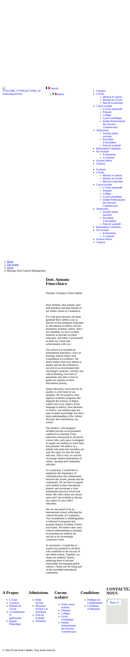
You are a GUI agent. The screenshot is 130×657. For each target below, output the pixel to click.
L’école (100, 93)
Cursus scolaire (104, 106)
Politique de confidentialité (94, 601)
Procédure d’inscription (109, 141)
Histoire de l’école (112, 99)
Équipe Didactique (15, 622)
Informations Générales (108, 148)
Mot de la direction (113, 102)
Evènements (109, 154)
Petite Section (39, 601)
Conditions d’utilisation (93, 607)
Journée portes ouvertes (110, 135)
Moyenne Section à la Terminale (41, 608)
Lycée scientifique (112, 118)
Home (10, 261)
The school (13, 264)
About (10, 267)
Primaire (107, 112)
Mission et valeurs (112, 96)
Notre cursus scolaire (68, 606)
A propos (101, 90)
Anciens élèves (104, 160)
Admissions (102, 130)
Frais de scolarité (112, 145)
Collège (107, 115)
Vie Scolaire (102, 151)
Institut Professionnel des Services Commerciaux (114, 124)
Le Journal (108, 157)
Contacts (100, 163)
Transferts (40, 621)
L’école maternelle (112, 109)
